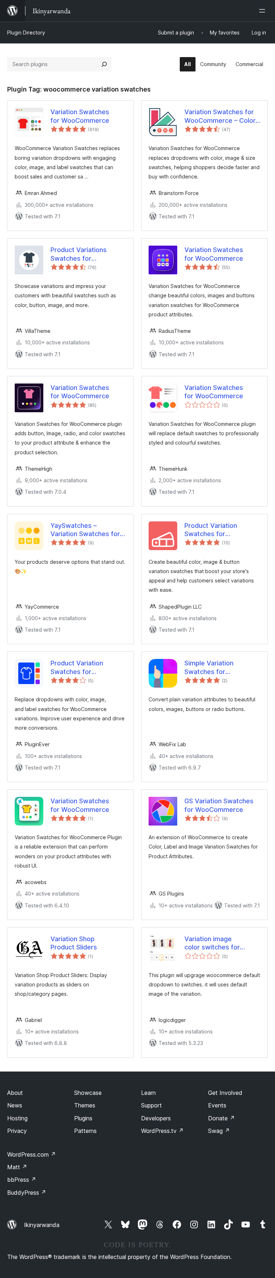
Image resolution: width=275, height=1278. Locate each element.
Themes (84, 1105)
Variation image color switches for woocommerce (212, 943)
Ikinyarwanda (41, 1224)
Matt (17, 1167)
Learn (148, 1092)
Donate (221, 1118)
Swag (219, 1130)
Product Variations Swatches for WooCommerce (78, 254)
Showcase (88, 1092)
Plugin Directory (26, 32)
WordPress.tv (162, 1130)
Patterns (85, 1130)
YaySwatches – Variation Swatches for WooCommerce (85, 530)
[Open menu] (263, 11)
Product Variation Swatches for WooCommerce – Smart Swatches (221, 530)
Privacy (17, 1130)
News (14, 1105)
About (15, 1092)
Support (151, 1105)
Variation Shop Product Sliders (73, 943)
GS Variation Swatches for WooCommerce (219, 805)
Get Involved (225, 1092)
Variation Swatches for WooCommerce (79, 116)
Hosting (17, 1118)
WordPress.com (31, 1154)
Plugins (83, 1118)
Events (217, 1105)
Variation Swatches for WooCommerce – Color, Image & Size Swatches (220, 116)
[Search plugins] (104, 64)
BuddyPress (26, 1192)
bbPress (21, 1179)
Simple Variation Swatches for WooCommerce (208, 667)
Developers (156, 1118)
